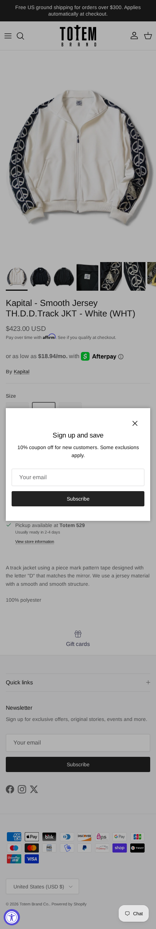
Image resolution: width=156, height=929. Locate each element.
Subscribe (78, 499)
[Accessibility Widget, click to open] (12, 917)
